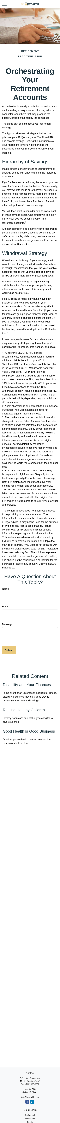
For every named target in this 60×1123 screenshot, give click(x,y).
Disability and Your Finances (27, 685)
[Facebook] (27, 1102)
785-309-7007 (33, 1081)
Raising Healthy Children (24, 710)
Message (7, 624)
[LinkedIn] (32, 1102)
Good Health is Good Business (29, 731)
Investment (30, 1118)
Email (5, 606)
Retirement (30, 1115)
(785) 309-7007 (33, 1078)
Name (5, 588)
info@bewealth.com (30, 1097)
